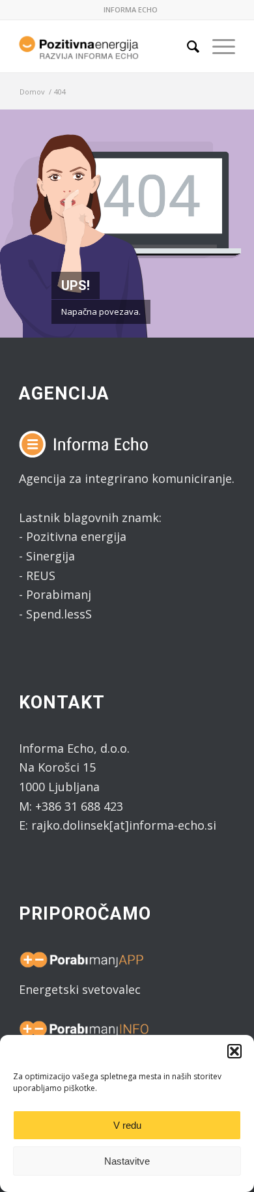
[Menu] (217, 46)
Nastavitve (127, 1161)
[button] (234, 1051)
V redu (127, 1125)
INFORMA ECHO (131, 9)
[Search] (186, 46)
